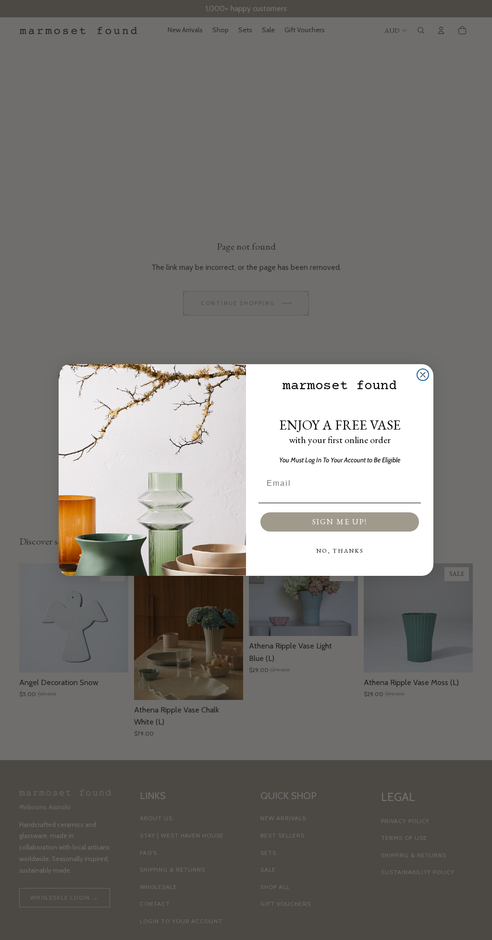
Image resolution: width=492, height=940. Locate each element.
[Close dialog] (423, 375)
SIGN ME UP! (339, 522)
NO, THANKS (340, 551)
